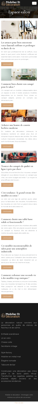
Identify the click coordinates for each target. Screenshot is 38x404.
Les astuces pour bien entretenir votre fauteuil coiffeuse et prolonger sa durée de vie (18, 45)
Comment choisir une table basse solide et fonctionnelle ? (17, 221)
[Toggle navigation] (34, 3)
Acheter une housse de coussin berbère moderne (15, 126)
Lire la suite (7, 64)
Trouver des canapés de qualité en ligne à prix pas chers (17, 168)
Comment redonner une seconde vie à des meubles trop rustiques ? (18, 276)
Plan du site (19, 403)
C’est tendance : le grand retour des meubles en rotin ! (18, 194)
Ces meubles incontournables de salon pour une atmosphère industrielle (16, 248)
